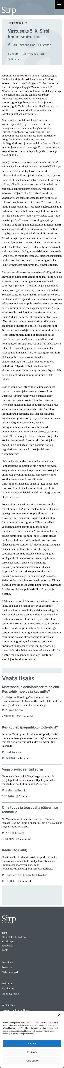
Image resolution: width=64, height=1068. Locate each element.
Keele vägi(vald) (14, 850)
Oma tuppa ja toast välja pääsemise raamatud (30, 810)
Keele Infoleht (17, 23)
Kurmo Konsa (14, 710)
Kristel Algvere (14, 833)
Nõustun (32, 1043)
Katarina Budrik (15, 791)
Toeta (5, 949)
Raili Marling (40, 875)
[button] (59, 1014)
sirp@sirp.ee (9, 941)
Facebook (7, 945)
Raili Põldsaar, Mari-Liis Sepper (30, 45)
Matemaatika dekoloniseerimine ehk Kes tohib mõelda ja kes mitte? (30, 689)
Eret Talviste (13, 753)
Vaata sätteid (32, 1060)
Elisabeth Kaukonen (18, 875)
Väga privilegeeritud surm (22, 769)
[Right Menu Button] (59, 4)
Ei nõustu (32, 1052)
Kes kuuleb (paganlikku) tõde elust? (30, 727)
